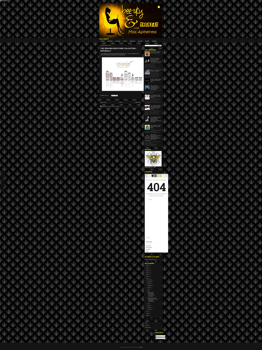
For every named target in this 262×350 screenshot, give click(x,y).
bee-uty (125, 41)
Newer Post (103, 102)
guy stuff (140, 41)
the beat (103, 41)
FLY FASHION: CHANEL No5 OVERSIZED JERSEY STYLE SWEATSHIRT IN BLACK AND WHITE (155, 119)
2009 (147, 313)
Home (120, 102)
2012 (147, 276)
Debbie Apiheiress (3, 0)
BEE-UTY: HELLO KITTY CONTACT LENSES (155, 70)
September (149, 285)
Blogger (140, 347)
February (149, 307)
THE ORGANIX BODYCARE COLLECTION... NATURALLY (151, 294)
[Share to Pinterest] (117, 95)
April (148, 303)
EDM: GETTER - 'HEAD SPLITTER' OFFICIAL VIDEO (155, 126)
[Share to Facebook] (115, 95)
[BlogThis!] (113, 95)
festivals (147, 41)
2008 (147, 315)
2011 (147, 278)
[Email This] (112, 95)
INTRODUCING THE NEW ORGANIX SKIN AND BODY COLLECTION (152, 299)
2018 (147, 265)
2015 (147, 270)
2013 (147, 274)
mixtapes (154, 41)
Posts (158, 336)
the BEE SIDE (148, 327)
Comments (159, 338)
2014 (147, 272)
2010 (147, 311)
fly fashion (110, 41)
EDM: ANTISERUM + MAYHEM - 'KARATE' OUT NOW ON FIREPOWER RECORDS (155, 60)
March (148, 305)
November (149, 281)
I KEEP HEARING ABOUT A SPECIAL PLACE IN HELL (155, 80)
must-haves (132, 41)
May (148, 291)
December (149, 279)
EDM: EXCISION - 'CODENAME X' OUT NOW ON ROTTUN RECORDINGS (155, 87)
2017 (147, 267)
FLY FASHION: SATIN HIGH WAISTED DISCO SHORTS (155, 96)
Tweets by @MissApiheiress (151, 259)
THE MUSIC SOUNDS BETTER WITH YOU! (155, 52)
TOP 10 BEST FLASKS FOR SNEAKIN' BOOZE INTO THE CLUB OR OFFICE (155, 107)
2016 (147, 269)
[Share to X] (114, 95)
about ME (147, 325)
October (149, 283)
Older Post (137, 102)
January (149, 309)
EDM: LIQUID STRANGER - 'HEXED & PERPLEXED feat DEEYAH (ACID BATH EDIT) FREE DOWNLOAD (153, 137)
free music (118, 41)
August (149, 287)
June (148, 289)
